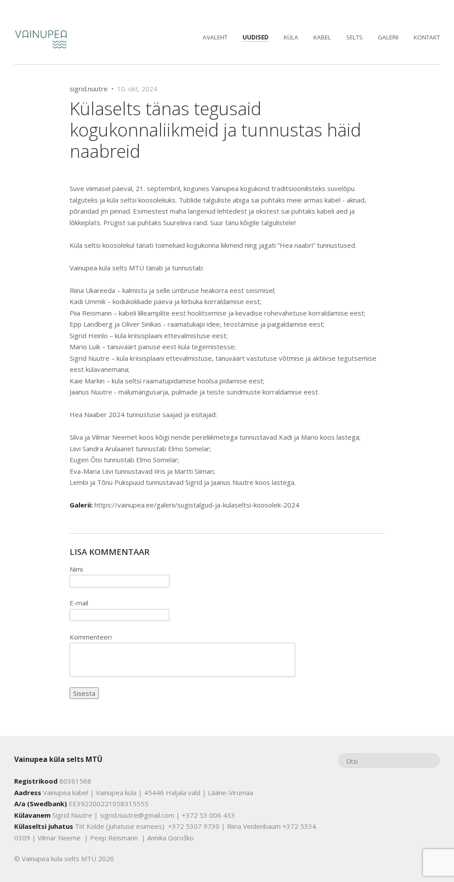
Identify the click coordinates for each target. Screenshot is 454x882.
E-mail (79, 602)
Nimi (76, 569)
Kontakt (427, 37)
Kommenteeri (91, 636)
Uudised (256, 37)
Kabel (322, 37)
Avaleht (215, 37)
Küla (291, 37)
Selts (354, 37)
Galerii (388, 37)
